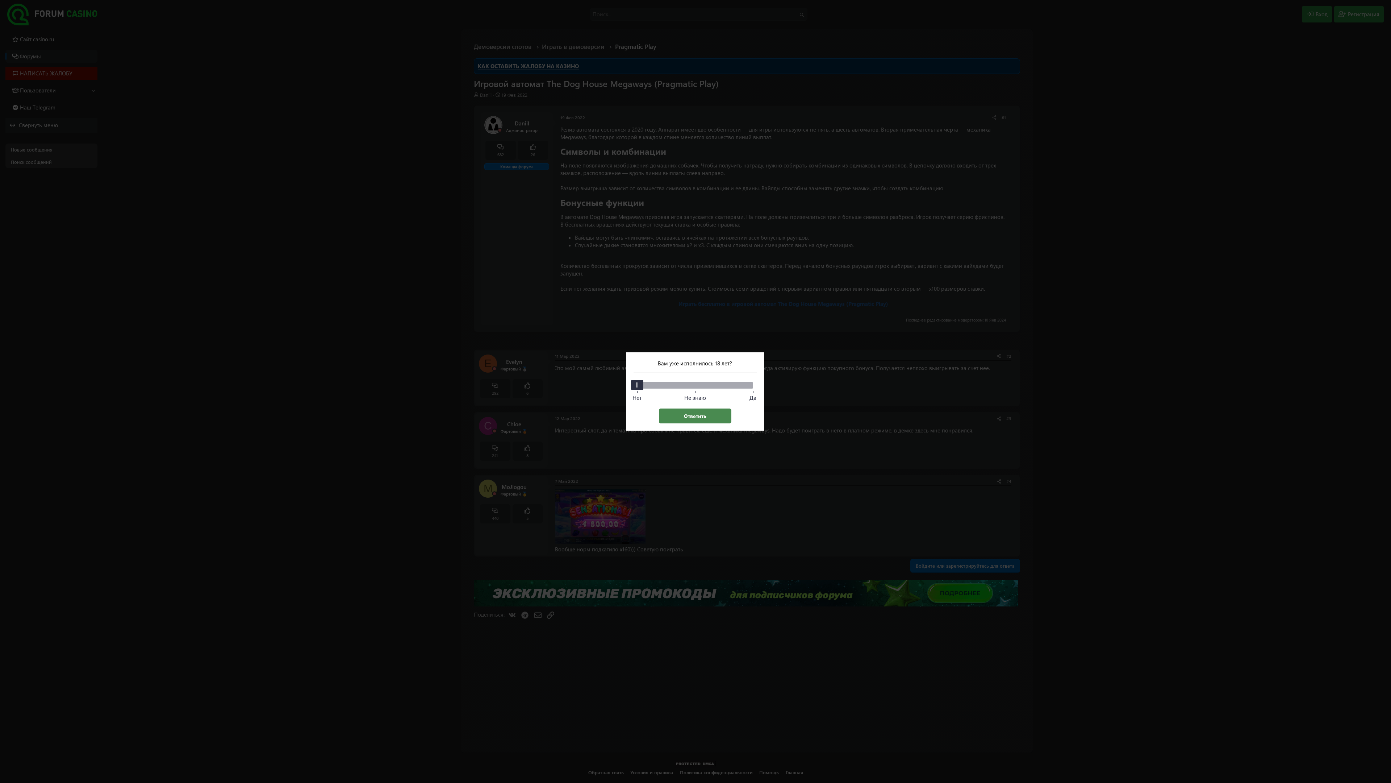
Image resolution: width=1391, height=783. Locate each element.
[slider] (637, 385)
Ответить (695, 416)
